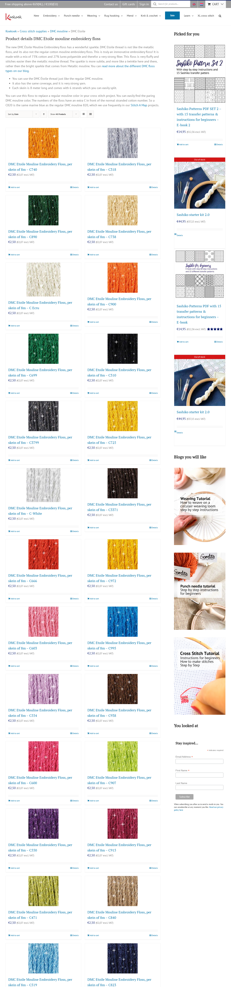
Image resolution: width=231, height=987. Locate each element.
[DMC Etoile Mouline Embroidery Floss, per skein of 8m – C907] (122, 756)
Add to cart (15, 187)
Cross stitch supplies (33, 31)
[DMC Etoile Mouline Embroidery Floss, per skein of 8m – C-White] (43, 485)
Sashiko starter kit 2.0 (193, 214)
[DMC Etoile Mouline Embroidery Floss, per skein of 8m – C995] (122, 622)
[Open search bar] (220, 15)
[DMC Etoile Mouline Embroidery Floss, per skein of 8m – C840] (122, 891)
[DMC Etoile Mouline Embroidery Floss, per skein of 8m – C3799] (43, 416)
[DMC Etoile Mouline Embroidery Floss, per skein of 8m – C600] (43, 756)
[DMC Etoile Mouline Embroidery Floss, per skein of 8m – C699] (43, 349)
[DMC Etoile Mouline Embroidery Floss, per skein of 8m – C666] (43, 554)
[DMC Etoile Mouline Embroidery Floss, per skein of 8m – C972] (122, 554)
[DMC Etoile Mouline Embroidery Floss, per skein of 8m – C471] (43, 891)
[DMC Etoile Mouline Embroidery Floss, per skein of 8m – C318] (122, 143)
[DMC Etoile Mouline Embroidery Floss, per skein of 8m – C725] (122, 416)
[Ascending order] (43, 114)
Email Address (184, 756)
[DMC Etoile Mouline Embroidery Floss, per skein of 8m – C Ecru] (43, 279)
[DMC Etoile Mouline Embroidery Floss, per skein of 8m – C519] (43, 958)
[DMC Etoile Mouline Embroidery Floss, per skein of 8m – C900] (122, 278)
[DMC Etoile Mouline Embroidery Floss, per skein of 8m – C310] (122, 349)
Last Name (181, 783)
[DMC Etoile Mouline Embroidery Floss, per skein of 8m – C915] (122, 824)
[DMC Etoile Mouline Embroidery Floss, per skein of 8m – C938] (122, 689)
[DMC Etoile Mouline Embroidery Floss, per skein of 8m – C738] (122, 210)
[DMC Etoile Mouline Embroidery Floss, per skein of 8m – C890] (43, 210)
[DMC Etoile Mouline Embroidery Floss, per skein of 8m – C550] (43, 824)
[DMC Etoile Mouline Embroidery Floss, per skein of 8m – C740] (43, 143)
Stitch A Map (139, 105)
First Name (182, 770)
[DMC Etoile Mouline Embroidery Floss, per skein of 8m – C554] (43, 689)
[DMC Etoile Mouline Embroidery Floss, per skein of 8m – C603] (43, 622)
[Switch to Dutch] (201, 4)
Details (76, 187)
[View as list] (90, 114)
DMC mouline (59, 31)
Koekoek (11, 31)
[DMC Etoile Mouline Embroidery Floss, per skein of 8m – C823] (122, 958)
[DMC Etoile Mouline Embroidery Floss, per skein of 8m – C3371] (122, 483)
